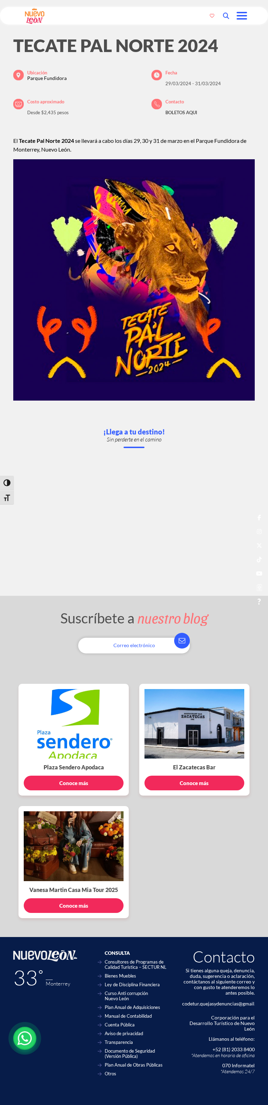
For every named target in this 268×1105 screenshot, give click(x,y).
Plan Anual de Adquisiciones (132, 1007)
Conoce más (73, 783)
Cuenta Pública (120, 1024)
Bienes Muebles (120, 976)
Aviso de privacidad (124, 1033)
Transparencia (119, 1042)
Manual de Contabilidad (128, 1016)
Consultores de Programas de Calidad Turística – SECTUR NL (135, 964)
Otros (110, 1073)
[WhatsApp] (24, 1038)
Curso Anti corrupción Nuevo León (126, 996)
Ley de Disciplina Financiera (132, 984)
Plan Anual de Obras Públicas (134, 1065)
